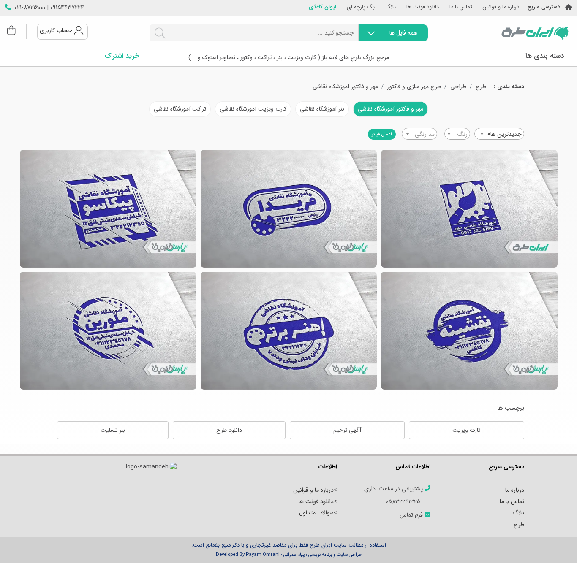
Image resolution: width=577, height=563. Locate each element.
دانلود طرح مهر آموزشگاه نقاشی (289, 209)
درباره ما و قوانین (501, 7)
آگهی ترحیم (347, 430)
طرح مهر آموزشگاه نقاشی (469, 209)
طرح (481, 86)
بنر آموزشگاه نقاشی (322, 109)
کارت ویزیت (466, 430)
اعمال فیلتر (382, 134)
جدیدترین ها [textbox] (504, 134)
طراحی (458, 86)
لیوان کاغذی (322, 7)
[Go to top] (553, 544)
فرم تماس (412, 515)
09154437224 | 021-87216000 (49, 7)
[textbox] (457, 134)
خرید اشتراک (122, 56)
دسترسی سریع (544, 7)
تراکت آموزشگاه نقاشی (180, 109)
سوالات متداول (316, 512)
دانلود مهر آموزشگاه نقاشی (108, 209)
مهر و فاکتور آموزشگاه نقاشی (345, 86)
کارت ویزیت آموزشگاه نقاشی (253, 109)
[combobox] (499, 134)
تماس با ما (460, 7)
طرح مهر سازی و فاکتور (414, 86)
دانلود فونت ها (422, 7)
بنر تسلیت (113, 430)
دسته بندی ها (545, 56)
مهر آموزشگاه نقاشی (108, 331)
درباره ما (514, 490)
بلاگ (390, 7)
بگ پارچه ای (361, 7)
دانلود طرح (229, 430)
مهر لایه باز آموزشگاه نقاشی (469, 331)
